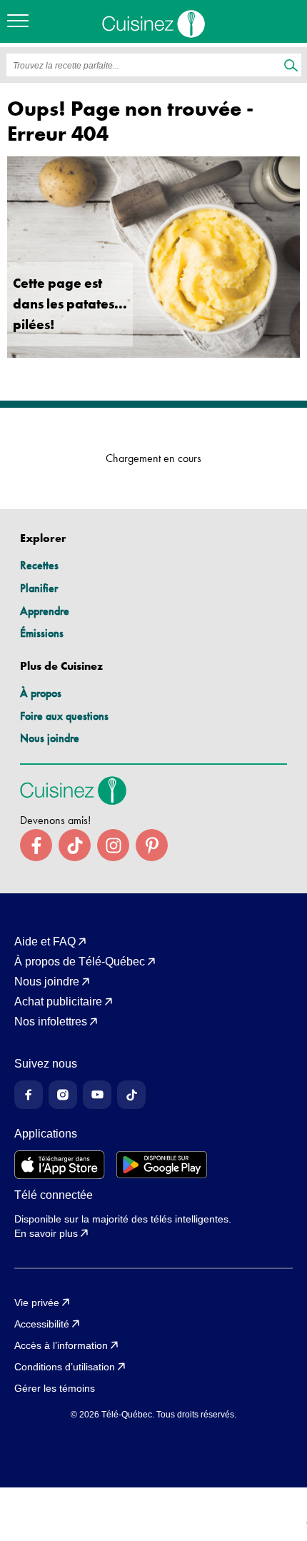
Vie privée (36, 1302)
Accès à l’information (61, 1345)
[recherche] (291, 66)
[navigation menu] (21, 21)
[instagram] (113, 845)
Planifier (39, 588)
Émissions (42, 633)
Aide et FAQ (45, 942)
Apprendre (44, 610)
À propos (40, 693)
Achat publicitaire (58, 1002)
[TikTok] (131, 1094)
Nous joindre (49, 738)
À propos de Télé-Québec (79, 962)
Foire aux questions (64, 715)
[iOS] (59, 1164)
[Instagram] (63, 1094)
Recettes (39, 565)
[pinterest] (152, 845)
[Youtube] (97, 1094)
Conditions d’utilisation (64, 1367)
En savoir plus (46, 1233)
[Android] (161, 1164)
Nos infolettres (50, 1022)
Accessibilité (41, 1324)
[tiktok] (75, 845)
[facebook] (36, 845)
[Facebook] (28, 1094)
